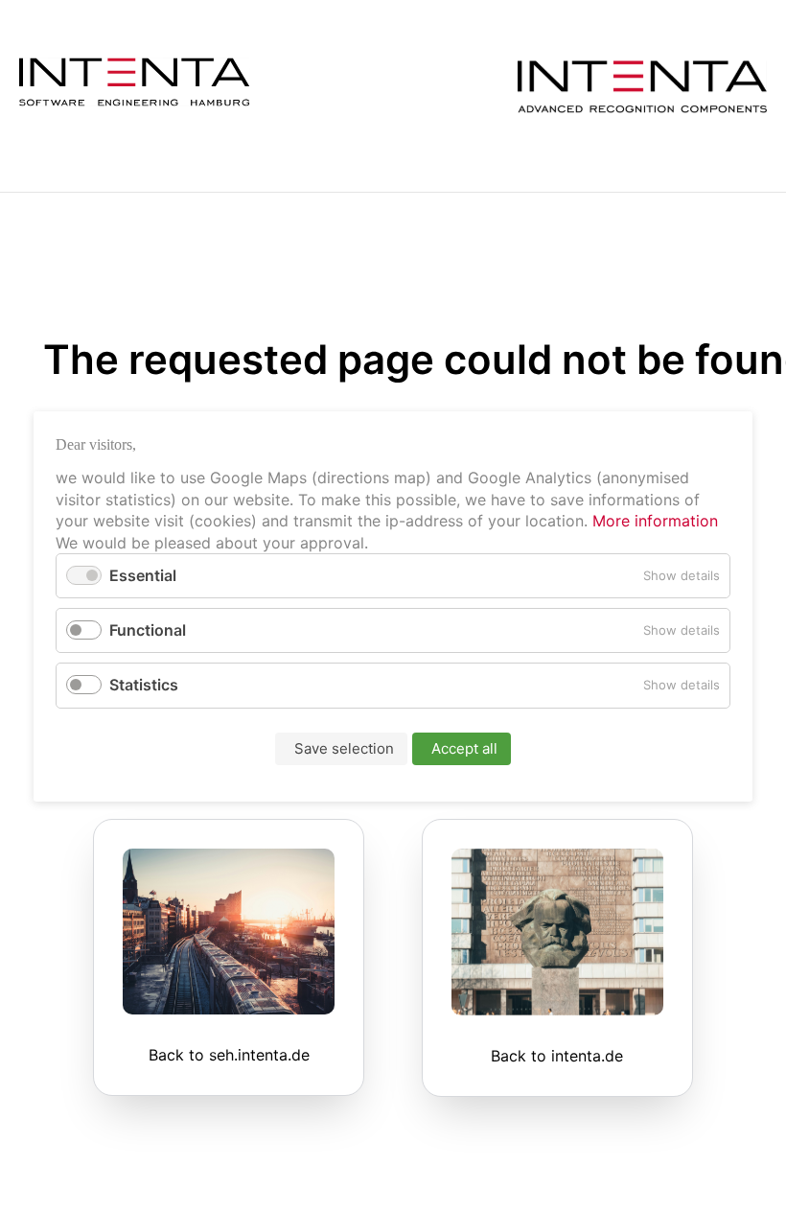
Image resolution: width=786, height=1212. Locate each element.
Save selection (344, 747)
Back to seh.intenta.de (229, 1054)
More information (653, 520)
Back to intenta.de (557, 1055)
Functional (147, 630)
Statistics (143, 684)
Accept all (464, 747)
